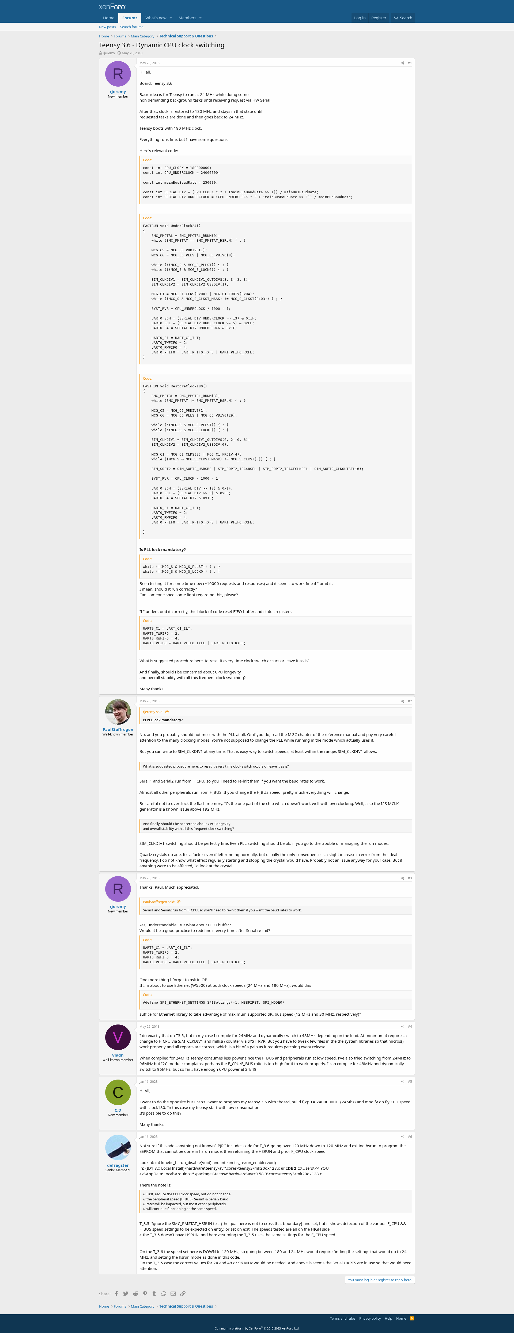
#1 (410, 63)
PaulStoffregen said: (159, 901)
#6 (410, 1136)
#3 (410, 878)
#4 (410, 1026)
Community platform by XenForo (257, 1328)
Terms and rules (342, 1318)
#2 (410, 701)
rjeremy (109, 53)
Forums (129, 17)
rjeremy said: (153, 711)
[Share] (402, 63)
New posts (107, 26)
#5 (410, 1081)
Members (187, 17)
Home (108, 17)
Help (388, 1318)
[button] (171, 18)
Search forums (131, 26)
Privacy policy (370, 1318)
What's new (156, 17)
